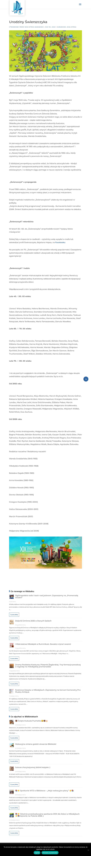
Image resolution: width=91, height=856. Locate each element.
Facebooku (60, 242)
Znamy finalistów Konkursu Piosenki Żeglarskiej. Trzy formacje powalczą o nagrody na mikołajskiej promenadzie (48, 666)
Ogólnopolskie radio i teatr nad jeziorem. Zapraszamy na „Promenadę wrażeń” (46, 596)
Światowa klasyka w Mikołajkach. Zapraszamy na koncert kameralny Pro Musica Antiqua (48, 691)
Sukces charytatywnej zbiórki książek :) (32, 767)
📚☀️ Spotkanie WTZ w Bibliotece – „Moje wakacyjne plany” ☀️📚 (44, 791)
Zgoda (37, 853)
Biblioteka (71, 27)
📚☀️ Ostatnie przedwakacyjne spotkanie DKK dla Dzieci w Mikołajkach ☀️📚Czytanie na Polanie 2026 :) (47, 815)
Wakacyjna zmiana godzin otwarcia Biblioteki (35, 744)
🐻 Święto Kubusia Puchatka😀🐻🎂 (31, 721)
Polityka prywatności (50, 853)
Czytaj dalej (14, 614)
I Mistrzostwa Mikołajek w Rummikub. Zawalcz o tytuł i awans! (43, 644)
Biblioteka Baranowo (34, 27)
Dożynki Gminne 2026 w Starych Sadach (33, 621)
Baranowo (61, 27)
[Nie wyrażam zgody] (88, 850)
